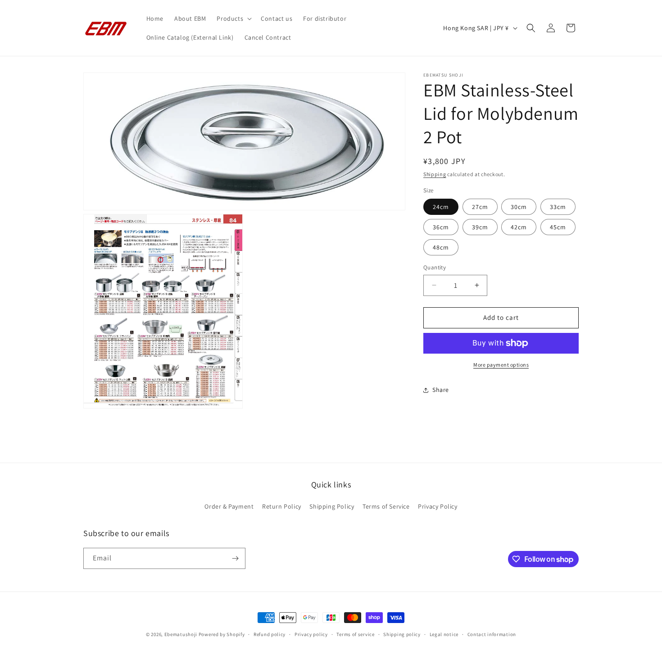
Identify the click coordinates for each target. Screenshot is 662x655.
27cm (480, 207)
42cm (519, 227)
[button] (233, 18)
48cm (441, 247)
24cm (441, 207)
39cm (480, 227)
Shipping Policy (331, 506)
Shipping (434, 174)
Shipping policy (402, 634)
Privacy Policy (437, 506)
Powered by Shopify (222, 634)
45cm (558, 227)
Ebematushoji (180, 634)
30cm (519, 207)
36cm (441, 227)
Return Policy (281, 506)
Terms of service (355, 634)
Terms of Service (386, 506)
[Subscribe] (235, 558)
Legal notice (444, 634)
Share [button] (440, 390)
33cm (558, 207)
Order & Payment (229, 506)
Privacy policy (311, 634)
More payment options (501, 364)
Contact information (491, 634)
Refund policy (270, 634)
